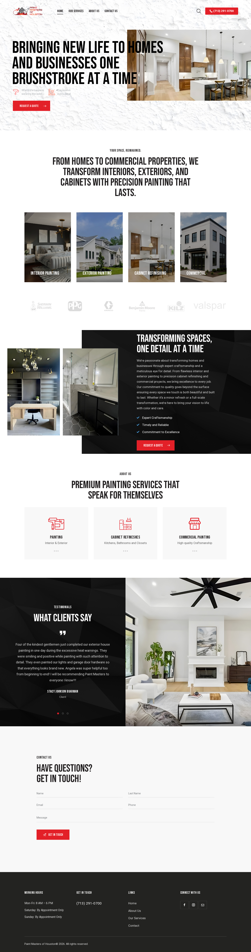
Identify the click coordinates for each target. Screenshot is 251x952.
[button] (58, 713)
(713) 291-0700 (89, 903)
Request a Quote (29, 106)
